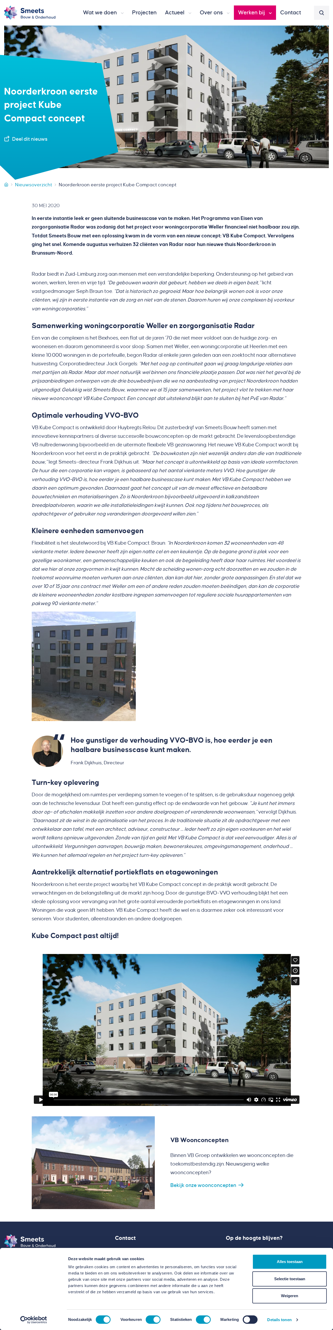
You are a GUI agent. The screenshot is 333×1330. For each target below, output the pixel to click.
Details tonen (279, 1319)
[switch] (153, 1319)
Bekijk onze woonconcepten (203, 1185)
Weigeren (289, 1296)
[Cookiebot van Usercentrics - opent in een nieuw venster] (33, 1320)
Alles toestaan (290, 1261)
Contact (125, 1238)
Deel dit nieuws (29, 139)
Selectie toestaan (289, 1279)
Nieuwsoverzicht (33, 184)
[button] (103, 13)
